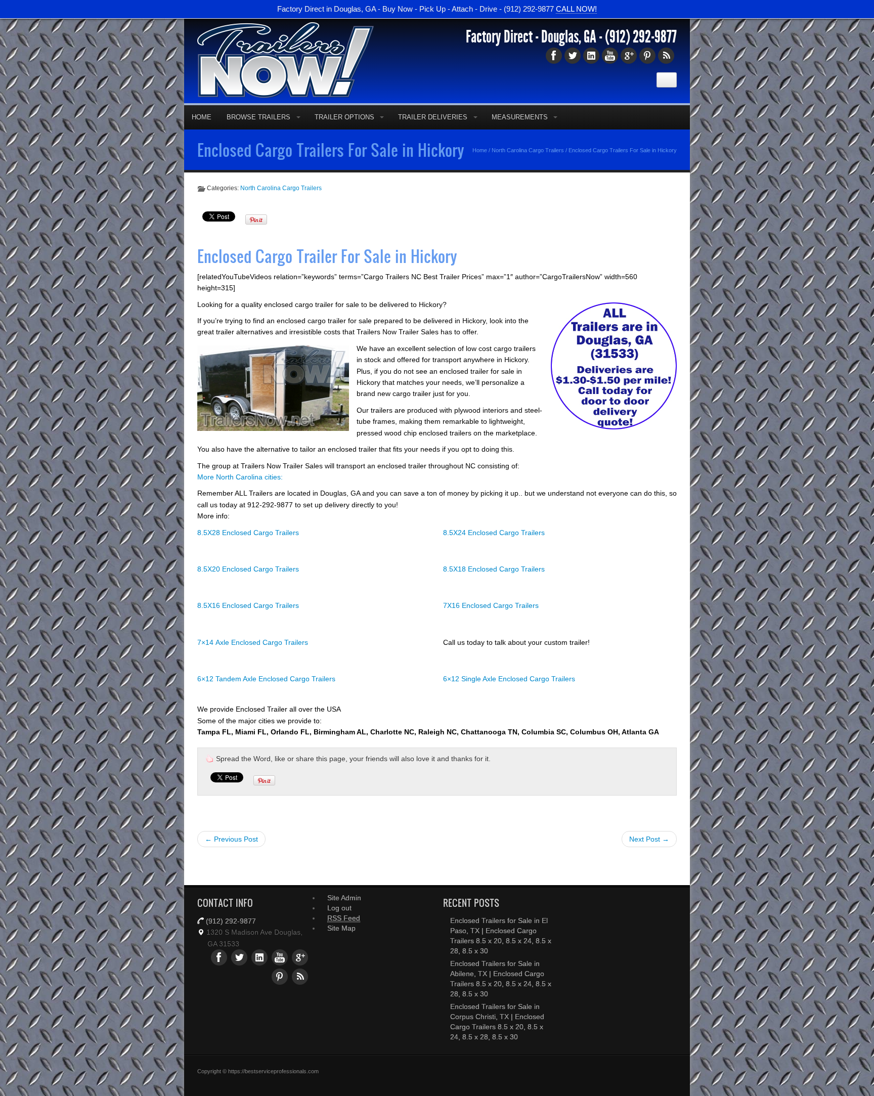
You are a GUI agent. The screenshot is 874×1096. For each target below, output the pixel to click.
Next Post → (649, 839)
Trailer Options (344, 117)
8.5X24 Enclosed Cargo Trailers (494, 533)
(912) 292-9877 (641, 37)
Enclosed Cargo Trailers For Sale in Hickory (330, 150)
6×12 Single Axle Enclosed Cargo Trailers (509, 679)
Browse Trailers (258, 117)
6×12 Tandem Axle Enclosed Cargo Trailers (266, 679)
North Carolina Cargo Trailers (528, 150)
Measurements (520, 117)
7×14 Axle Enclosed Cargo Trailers (252, 642)
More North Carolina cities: (240, 477)
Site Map (341, 928)
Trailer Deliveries (432, 117)
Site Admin (344, 898)
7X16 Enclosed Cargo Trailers (491, 605)
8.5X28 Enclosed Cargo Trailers (248, 533)
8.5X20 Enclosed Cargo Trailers (248, 569)
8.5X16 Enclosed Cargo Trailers (248, 605)
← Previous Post (231, 839)
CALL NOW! (576, 9)
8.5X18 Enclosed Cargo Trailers (494, 569)
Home (201, 117)
